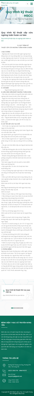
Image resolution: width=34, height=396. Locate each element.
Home (9, 19)
